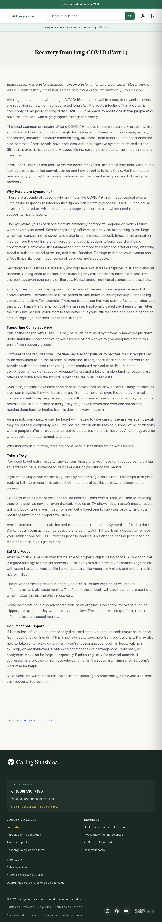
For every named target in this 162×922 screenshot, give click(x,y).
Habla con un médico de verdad (105, 827)
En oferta (13, 827)
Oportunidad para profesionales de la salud (36, 882)
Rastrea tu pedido (18, 842)
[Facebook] (116, 911)
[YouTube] (126, 911)
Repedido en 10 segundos (24, 834)
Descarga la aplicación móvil (26, 850)
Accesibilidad (15, 915)
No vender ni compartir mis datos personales (57, 915)
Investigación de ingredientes (103, 834)
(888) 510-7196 (29, 791)
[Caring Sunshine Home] (27, 16)
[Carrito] (153, 16)
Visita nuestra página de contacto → (36, 806)
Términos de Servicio (68, 907)
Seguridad (44, 907)
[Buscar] (129, 16)
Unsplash (47, 720)
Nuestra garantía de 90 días (25, 874)
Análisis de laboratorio (98, 842)
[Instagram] (107, 911)
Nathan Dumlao (28, 720)
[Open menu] (6, 16)
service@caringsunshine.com (35, 798)
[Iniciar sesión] (143, 16)
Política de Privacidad (20, 907)
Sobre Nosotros (17, 867)
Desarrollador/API (95, 850)
